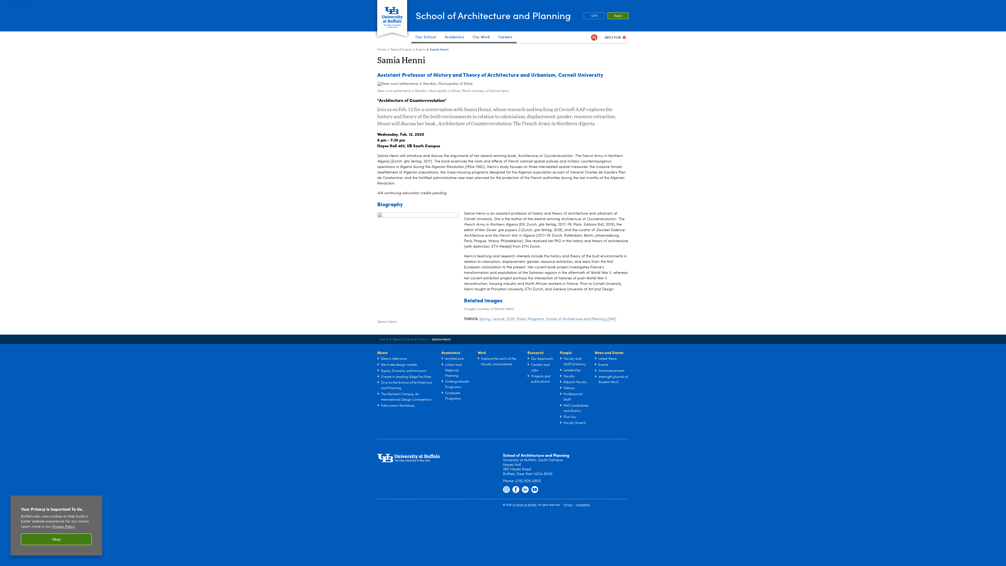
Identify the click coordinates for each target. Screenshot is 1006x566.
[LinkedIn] (525, 489)
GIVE (594, 16)
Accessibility (583, 505)
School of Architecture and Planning (493, 15)
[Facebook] (515, 489)
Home (381, 49)
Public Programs (530, 319)
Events (420, 49)
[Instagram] (506, 489)
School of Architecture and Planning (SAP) (581, 319)
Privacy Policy (63, 527)
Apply (618, 16)
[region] (56, 526)
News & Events (401, 49)
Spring (484, 319)
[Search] (594, 37)
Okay (56, 539)
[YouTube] (534, 489)
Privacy (568, 505)
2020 (510, 319)
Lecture (498, 319)
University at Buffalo (524, 505)
